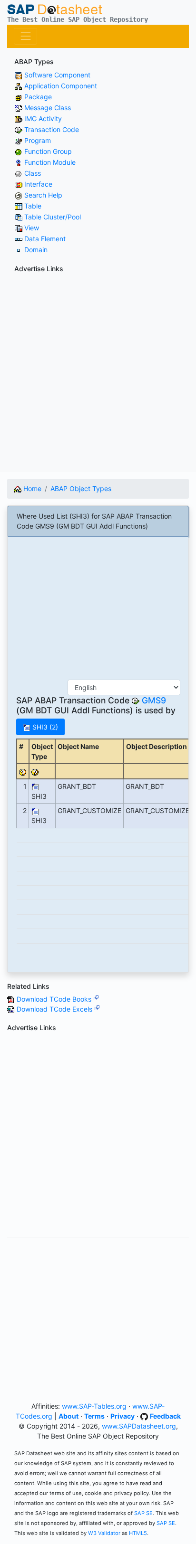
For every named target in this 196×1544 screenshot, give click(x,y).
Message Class (47, 108)
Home (31, 488)
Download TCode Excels (55, 1009)
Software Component (57, 75)
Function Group (48, 151)
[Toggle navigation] (25, 36)
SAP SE (143, 1513)
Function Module (50, 162)
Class (32, 173)
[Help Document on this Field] (23, 771)
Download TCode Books (55, 999)
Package (38, 97)
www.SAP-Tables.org (94, 1406)
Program (37, 140)
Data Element (45, 239)
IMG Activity (43, 118)
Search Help (43, 195)
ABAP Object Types (80, 488)
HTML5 (138, 1533)
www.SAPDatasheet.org (139, 1426)
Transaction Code (51, 129)
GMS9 (154, 700)
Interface (38, 184)
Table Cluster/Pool (52, 217)
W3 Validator (104, 1533)
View (31, 228)
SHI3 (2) (44, 727)
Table (32, 206)
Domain (36, 250)
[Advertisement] (98, 374)
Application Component (60, 86)
